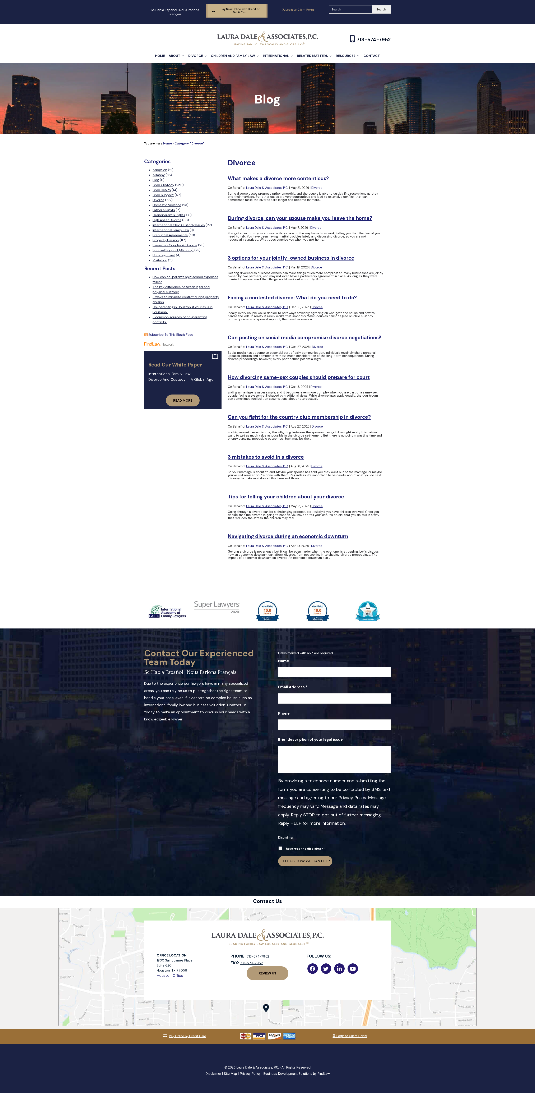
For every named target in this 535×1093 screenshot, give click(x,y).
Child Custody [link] (163, 185)
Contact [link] (371, 56)
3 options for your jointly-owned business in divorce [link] (291, 258)
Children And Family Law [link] (233, 56)
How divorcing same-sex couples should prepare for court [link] (299, 377)
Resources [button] (345, 56)
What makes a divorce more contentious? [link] (278, 178)
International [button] (276, 56)
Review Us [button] (267, 973)
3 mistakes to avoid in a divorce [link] (266, 457)
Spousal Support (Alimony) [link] (173, 250)
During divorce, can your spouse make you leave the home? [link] (300, 218)
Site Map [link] (230, 1074)
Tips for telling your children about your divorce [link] (286, 496)
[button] (531, 1063)
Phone (284, 713)
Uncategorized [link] (164, 255)
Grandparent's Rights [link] (169, 215)
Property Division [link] (166, 240)
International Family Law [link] (171, 230)
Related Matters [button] (312, 56)
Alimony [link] (159, 175)
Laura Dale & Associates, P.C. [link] (267, 188)
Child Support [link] (163, 195)
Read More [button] (182, 400)
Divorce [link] (195, 56)
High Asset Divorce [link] (167, 220)
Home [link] (160, 56)
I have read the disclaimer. (305, 848)
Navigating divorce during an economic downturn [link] (288, 536)
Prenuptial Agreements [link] (170, 235)
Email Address (292, 687)
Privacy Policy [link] (250, 1074)
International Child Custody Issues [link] (179, 225)
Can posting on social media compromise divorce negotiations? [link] (304, 337)
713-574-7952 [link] (374, 39)
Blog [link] (156, 180)
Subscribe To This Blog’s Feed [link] (170, 334)
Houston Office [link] (170, 975)
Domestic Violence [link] (167, 205)
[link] (267, 44)
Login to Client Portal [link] (300, 9)
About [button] (174, 56)
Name (283, 660)
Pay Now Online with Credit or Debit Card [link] (240, 10)
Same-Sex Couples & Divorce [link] (175, 245)
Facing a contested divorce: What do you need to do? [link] (292, 297)
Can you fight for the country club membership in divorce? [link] (299, 417)
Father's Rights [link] (164, 210)
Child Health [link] (162, 190)
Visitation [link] (160, 260)
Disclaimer (286, 837)
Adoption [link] (160, 170)
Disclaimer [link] (213, 1074)
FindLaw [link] (323, 1074)
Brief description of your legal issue (310, 739)
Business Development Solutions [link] (287, 1074)
